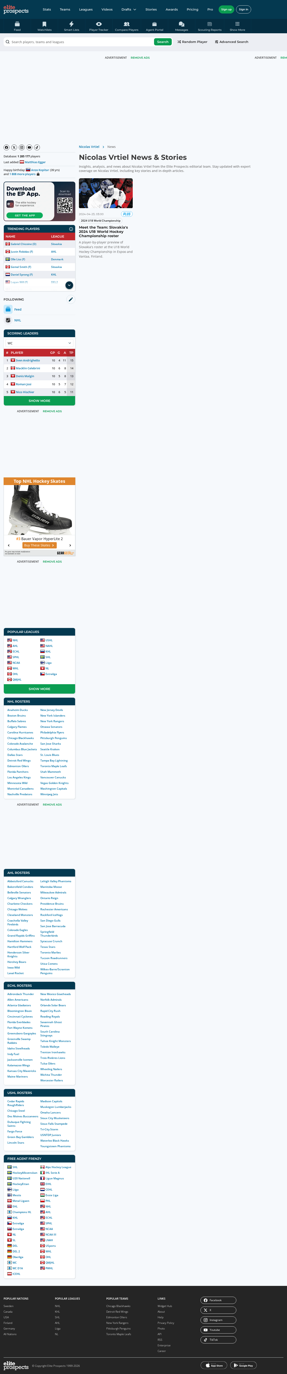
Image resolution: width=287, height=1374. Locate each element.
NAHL (49, 646)
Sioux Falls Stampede (53, 1124)
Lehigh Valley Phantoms (55, 881)
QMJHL (17, 679)
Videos (107, 9)
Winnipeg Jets (49, 794)
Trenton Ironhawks (52, 1052)
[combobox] (88, 41)
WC (15, 1263)
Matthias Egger (35, 162)
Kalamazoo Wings (18, 1065)
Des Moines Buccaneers (22, 1116)
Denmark (57, 259)
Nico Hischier (25, 392)
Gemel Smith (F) (21, 267)
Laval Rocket (15, 973)
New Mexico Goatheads (55, 994)
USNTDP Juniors (50, 1135)
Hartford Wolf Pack (19, 947)
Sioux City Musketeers (54, 1118)
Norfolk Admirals (51, 1000)
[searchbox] (88, 41)
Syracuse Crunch (51, 941)
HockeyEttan (21, 1184)
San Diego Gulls (50, 920)
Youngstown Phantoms (55, 1146)
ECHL (16, 651)
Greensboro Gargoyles (21, 1033)
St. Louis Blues (49, 755)
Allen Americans (17, 1000)
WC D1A (18, 1268)
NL (47, 668)
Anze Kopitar (40, 170)
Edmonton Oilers (18, 766)
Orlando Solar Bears (53, 1005)
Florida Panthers (17, 772)
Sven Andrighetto (28, 360)
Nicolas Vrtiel (89, 147)
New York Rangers (52, 721)
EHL (15, 1206)
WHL (16, 668)
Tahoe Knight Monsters (55, 1041)
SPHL (16, 657)
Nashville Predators (19, 794)
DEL (15, 1246)
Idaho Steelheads (18, 1048)
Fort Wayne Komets (20, 1028)
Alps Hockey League (58, 1167)
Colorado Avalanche (20, 744)
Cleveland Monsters (20, 915)
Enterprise (164, 1345)
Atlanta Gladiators (19, 1005)
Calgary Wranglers (19, 898)
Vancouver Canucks (53, 777)
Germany (9, 1328)
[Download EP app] (39, 201)
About (161, 1312)
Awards (172, 9)
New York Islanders (52, 715)
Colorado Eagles (17, 930)
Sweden (8, 1306)
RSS (160, 1340)
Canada (8, 1312)
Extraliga (51, 674)
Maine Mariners (17, 1076)
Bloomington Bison (19, 1011)
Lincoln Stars (15, 1143)
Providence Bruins (52, 904)
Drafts (126, 9)
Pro (210, 9)
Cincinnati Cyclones (20, 1016)
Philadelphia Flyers (52, 732)
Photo (161, 1328)
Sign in (243, 9)
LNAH (49, 1240)
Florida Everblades (18, 1022)
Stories (151, 9)
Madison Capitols (51, 1101)
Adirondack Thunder (20, 994)
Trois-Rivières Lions (52, 1058)
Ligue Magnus (55, 1178)
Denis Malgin (25, 376)
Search (163, 42)
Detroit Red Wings (19, 760)
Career (162, 1351)
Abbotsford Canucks (20, 881)
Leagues (86, 9)
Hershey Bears (16, 962)
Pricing (192, 9)
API (159, 1334)
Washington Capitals (53, 789)
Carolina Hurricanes (20, 732)
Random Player (194, 42)
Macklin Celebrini (28, 368)
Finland (8, 1323)
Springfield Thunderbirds (49, 934)
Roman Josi (23, 384)
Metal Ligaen (21, 1201)
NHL (15, 640)
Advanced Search (234, 42)
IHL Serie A (53, 1173)
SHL (48, 657)
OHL (15, 674)
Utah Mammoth (50, 772)
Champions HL (22, 1212)
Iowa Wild (13, 967)
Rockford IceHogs (51, 915)
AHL (54, 252)
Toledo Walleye (49, 1047)
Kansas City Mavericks (21, 1071)
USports (51, 1246)
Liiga (49, 663)
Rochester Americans (54, 909)
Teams (65, 9)
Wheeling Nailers (51, 1069)
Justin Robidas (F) (22, 252)
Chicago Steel (16, 1111)
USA (6, 1317)
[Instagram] (22, 147)
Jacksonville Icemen (20, 1060)
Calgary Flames (17, 727)
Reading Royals (50, 1016)
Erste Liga (52, 1195)
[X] (14, 147)
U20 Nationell (21, 1178)
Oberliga (18, 1257)
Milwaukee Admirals (53, 892)
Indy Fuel (13, 1054)
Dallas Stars (15, 755)
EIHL (49, 1184)
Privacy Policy (166, 1323)
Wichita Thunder (51, 1075)
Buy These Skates (37, 545)
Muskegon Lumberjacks (55, 1107)
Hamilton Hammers (20, 941)
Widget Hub (165, 1306)
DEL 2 (16, 1251)
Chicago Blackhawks (20, 738)
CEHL (49, 1189)
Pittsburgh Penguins (53, 738)
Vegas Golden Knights (54, 783)
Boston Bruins (16, 715)
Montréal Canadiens (20, 789)
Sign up (226, 9)
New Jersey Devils (51, 710)
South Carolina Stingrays (50, 1033)
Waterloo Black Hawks (54, 1140)
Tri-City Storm (49, 1129)
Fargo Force (14, 1131)
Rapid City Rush (50, 1011)
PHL (48, 1201)
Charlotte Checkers (20, 904)
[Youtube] (29, 147)
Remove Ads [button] (140, 57)
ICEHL (16, 1274)
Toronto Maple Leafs (53, 766)
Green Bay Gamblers (20, 1137)
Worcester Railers (51, 1080)
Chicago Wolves (17, 909)
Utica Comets (49, 964)
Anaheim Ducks (17, 710)
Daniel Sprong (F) (22, 274)
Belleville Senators (19, 892)
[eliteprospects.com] (16, 9)
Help (160, 1317)
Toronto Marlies (50, 952)
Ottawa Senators (51, 727)
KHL (54, 274)
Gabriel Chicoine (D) (23, 244)
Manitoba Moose (51, 887)
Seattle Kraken (50, 749)
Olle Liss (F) (18, 259)
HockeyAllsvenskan (25, 1173)
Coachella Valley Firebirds (17, 922)
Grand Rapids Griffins (21, 936)
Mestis (17, 1195)
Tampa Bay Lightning (54, 760)
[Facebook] (6, 147)
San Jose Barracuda (52, 926)
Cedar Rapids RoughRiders (15, 1103)
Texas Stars (47, 947)
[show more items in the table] (69, 285)
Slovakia (56, 244)
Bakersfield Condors (20, 887)
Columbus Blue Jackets (22, 749)
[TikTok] (37, 147)
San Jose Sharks (50, 744)
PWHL (49, 1268)
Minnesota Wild (17, 783)
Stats (47, 9)
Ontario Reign (49, 898)
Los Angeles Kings (19, 777)
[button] (237, 26)
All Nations (10, 1334)
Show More (39, 401)
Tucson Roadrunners (53, 958)
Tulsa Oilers (47, 1063)
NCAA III (51, 1234)
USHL (49, 640)
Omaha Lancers (50, 1112)
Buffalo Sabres (16, 721)
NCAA (16, 663)
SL (14, 1240)
